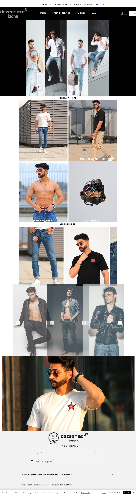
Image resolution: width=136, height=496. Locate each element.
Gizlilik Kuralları (85, 493)
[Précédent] (11, 58)
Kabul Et (127, 493)
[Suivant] (125, 58)
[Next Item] (113, 257)
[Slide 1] (66, 91)
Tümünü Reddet (115, 493)
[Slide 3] (69, 91)
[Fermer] (133, 492)
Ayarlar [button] (104, 493)
